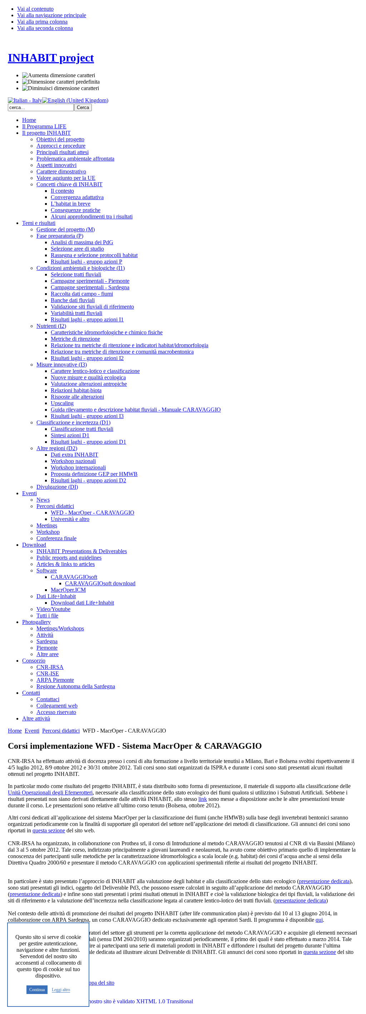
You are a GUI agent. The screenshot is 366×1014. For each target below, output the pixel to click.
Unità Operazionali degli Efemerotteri (50, 792)
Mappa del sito (97, 983)
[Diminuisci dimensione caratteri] (60, 88)
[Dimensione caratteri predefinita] (61, 82)
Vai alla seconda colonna (45, 28)
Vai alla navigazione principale (51, 15)
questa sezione (49, 830)
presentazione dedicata (324, 881)
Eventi (32, 731)
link (202, 799)
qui (319, 920)
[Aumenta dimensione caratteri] (58, 75)
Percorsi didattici (61, 731)
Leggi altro (61, 990)
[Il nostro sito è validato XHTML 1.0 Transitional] (135, 1001)
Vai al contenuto (35, 9)
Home (15, 731)
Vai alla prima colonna (42, 22)
